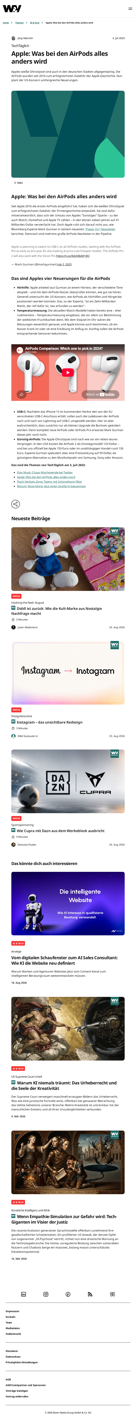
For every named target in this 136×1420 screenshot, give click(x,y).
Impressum (12, 1311)
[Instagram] (46, 1294)
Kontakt (10, 1317)
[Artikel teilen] (15, 504)
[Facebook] (68, 1294)
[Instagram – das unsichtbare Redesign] (68, 673)
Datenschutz (13, 1356)
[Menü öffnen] (130, 8)
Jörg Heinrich (25, 38)
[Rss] (90, 1294)
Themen (19, 22)
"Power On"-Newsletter (100, 229)
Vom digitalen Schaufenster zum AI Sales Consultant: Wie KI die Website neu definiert (64, 958)
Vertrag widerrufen (17, 1396)
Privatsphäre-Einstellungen (22, 1362)
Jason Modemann (28, 627)
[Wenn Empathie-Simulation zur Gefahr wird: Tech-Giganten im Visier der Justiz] (68, 1162)
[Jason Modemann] (13, 627)
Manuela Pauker (27, 844)
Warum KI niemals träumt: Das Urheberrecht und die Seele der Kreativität (64, 1083)
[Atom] (112, 1294)
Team (9, 1322)
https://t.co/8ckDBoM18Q (72, 256)
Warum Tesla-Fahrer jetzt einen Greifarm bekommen (51, 486)
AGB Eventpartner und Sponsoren (26, 1385)
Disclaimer (12, 1351)
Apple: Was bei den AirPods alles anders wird (46, 477)
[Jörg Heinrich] (13, 38)
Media (16, 596)
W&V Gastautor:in (28, 736)
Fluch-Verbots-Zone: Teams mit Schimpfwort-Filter (49, 482)
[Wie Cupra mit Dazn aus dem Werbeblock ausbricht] (68, 781)
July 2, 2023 (64, 264)
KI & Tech (34, 22)
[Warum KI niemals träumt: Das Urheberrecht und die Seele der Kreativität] (68, 1029)
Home (6, 22)
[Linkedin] (23, 1294)
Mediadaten (13, 1328)
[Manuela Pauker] (13, 845)
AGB (8, 1379)
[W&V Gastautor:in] (13, 736)
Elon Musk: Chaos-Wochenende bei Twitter (45, 472)
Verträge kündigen (17, 1390)
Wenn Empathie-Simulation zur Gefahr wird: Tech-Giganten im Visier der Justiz (64, 1217)
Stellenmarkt (13, 1333)
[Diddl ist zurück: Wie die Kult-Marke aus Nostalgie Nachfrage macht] (68, 559)
